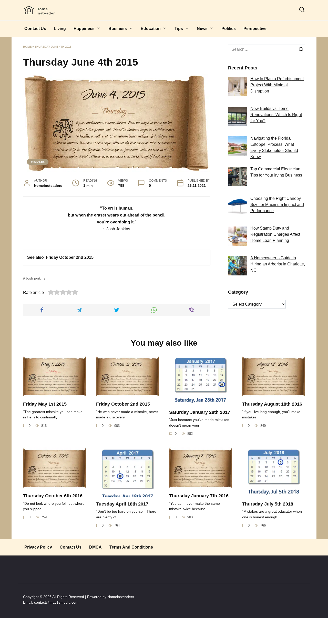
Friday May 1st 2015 (45, 404)
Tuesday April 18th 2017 (122, 504)
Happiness (84, 28)
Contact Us (35, 28)
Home (27, 46)
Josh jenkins (35, 278)
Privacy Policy (38, 547)
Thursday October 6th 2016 (53, 495)
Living (60, 28)
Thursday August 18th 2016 (272, 404)
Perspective (254, 28)
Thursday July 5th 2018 (267, 504)
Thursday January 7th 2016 (199, 495)
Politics (228, 28)
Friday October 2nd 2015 (123, 404)
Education (151, 28)
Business (117, 28)
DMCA (95, 547)
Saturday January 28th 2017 (199, 412)
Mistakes (38, 161)
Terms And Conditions (131, 547)
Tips (179, 28)
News (202, 28)
